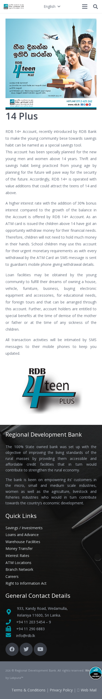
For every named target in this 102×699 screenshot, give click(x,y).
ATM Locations (18, 562)
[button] (52, 6)
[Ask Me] (95, 673)
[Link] (14, 6)
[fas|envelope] (10, 635)
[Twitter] (26, 649)
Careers (12, 576)
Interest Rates (17, 555)
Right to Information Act (26, 583)
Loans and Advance (22, 534)
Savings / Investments (24, 527)
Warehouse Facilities (22, 541)
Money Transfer (19, 548)
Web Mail (89, 689)
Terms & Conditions (29, 689)
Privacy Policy (61, 689)
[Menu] (84, 6)
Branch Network (19, 569)
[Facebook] (12, 649)
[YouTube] (40, 649)
